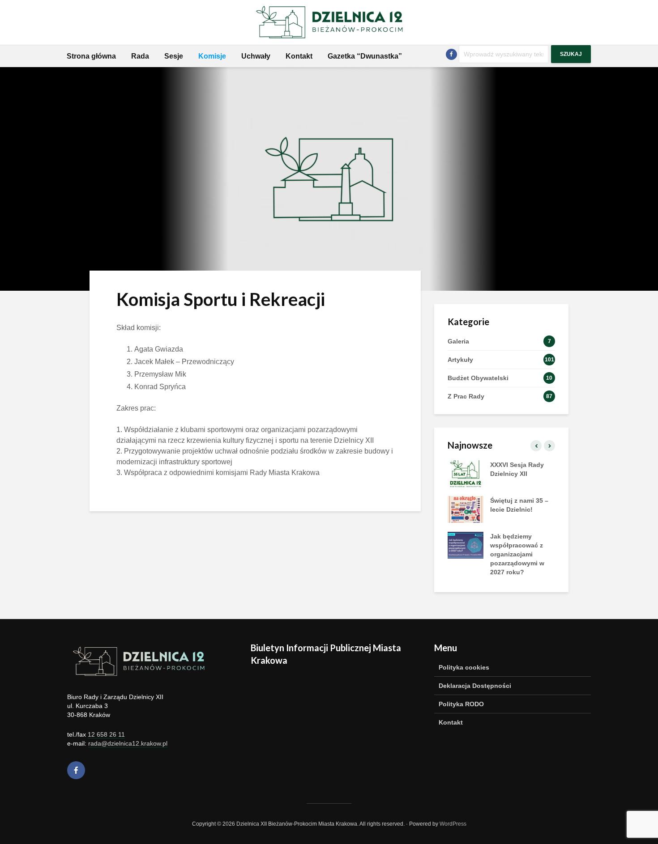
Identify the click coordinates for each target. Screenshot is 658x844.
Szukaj (571, 54)
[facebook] (76, 770)
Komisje (212, 56)
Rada (140, 56)
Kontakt (299, 56)
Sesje (173, 56)
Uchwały (255, 56)
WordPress (453, 824)
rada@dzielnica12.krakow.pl (127, 743)
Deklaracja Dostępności (475, 685)
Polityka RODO (461, 704)
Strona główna (91, 56)
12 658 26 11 (106, 734)
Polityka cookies (464, 667)
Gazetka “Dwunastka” (365, 56)
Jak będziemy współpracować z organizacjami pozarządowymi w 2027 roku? (517, 554)
